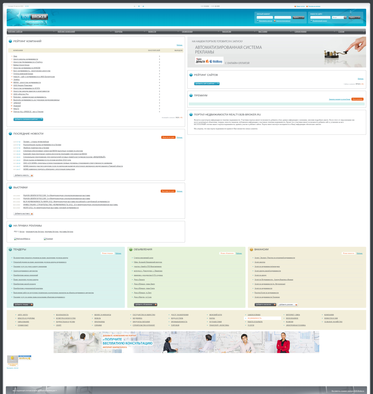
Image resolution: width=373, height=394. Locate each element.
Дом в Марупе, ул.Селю (143, 297)
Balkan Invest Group (21, 65)
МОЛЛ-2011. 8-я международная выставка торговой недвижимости (51, 208)
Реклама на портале (314, 6)
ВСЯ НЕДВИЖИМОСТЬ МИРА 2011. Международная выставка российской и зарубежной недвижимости (66, 202)
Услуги (251, 325)
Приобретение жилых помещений (25, 275)
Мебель (97, 318)
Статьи (341, 32)
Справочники (300, 32)
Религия (289, 322)
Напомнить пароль (265, 21)
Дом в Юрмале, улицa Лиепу (144, 284)
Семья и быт (23, 325)
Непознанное (292, 318)
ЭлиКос (16, 80)
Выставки (262, 32)
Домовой (17, 106)
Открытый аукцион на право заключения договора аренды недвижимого (39, 262)
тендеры (118, 32)
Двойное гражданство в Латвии (36, 148)
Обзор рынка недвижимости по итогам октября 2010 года (47, 160)
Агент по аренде (260, 275)
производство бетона (35, 232)
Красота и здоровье (26, 318)
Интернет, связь (293, 315)
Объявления (187, 32)
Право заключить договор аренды (25, 280)
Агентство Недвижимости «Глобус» (28, 62)
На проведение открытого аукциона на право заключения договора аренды (40, 258)
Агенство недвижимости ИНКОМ (26, 68)
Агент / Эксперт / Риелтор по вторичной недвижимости (275, 258)
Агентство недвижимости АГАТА (26, 88)
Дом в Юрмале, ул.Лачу (143, 293)
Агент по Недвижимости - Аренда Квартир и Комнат (274, 280)
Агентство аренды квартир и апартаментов (31, 91)
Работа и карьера (255, 322)
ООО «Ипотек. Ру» (21, 94)
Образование (23, 322)
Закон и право (254, 315)
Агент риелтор (260, 262)
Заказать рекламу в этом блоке (339, 99)
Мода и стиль (177, 318)
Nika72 (16, 109)
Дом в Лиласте (139, 280)
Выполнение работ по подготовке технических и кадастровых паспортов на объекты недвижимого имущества (53, 293)
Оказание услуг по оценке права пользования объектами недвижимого (39, 297)
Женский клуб (215, 315)
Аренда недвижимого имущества (25, 271)
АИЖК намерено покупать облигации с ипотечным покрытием (49, 169)
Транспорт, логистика (219, 325)
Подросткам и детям (65, 322)
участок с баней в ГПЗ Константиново (148, 266)
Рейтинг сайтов (15, 32)
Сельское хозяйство (333, 322)
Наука (212, 318)
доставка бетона (66, 232)
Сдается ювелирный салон (143, 258)
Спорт (58, 325)
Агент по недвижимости (263, 288)
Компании (329, 315)
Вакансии (226, 32)
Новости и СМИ (331, 318)
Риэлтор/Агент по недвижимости (267, 293)
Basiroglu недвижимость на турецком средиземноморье (36, 100)
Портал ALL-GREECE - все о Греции (28, 112)
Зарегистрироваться (283, 21)
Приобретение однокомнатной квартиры (28, 288)
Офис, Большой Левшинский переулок (148, 262)
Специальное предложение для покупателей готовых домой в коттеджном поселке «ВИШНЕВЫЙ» (64, 157)
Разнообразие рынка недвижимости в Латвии (42, 145)
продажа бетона (51, 232)
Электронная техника (296, 325)
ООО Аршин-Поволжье (22, 85)
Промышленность (179, 322)
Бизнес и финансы (102, 315)
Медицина (137, 318)
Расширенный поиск (320, 21)
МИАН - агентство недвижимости (27, 82)
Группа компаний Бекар (23, 74)
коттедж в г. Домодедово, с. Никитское (148, 271)
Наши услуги (301, 6)
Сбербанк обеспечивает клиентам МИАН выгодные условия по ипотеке (53, 151)
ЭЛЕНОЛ (17, 103)
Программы (99, 322)
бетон (22, 232)
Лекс (15, 56)
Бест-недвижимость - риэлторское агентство (31, 71)
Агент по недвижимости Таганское (267, 297)
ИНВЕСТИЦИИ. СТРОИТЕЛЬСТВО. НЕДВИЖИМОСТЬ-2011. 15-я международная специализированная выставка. (70, 205)
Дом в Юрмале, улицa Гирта (144, 288)
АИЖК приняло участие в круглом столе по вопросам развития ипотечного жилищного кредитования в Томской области (73, 166)
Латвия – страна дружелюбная (36, 142)
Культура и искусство (66, 318)
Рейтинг (179, 45)
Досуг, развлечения (179, 315)
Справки (98, 325)
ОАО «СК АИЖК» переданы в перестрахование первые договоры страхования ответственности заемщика (67, 163)
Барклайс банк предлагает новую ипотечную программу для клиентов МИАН (55, 154)
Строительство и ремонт (144, 325)
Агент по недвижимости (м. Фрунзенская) (270, 284)
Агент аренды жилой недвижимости (268, 271)
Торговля (175, 325)
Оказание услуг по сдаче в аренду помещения (30, 266)
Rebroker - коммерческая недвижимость (29, 97)
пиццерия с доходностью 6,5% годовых (148, 275)
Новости (152, 32)
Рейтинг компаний (66, 32)
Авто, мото (23, 315)
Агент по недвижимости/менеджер (267, 266)
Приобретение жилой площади (24, 284)
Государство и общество (144, 315)
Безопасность (62, 315)
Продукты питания (141, 322)
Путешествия (215, 322)
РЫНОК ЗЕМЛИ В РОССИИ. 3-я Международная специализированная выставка (56, 195)
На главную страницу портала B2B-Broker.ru (348, 391)
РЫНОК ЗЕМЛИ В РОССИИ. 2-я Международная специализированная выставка (56, 199)
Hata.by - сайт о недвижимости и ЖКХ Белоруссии (34, 77)
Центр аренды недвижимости (25, 59)
